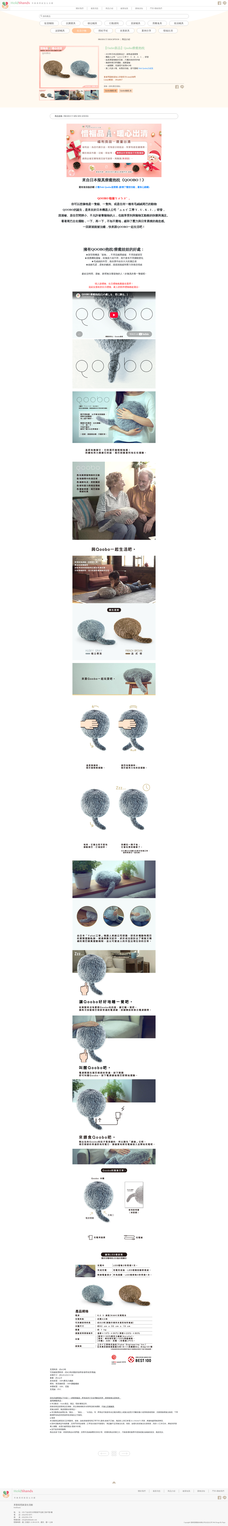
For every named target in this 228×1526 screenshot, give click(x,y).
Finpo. (224, 1522)
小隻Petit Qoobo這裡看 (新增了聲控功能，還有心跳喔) (122, 187)
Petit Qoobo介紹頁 (145, 68)
